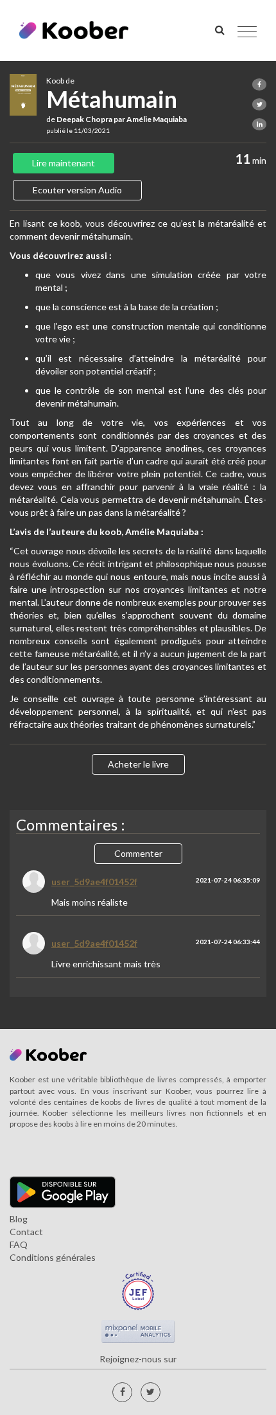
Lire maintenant (63, 162)
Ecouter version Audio (77, 189)
